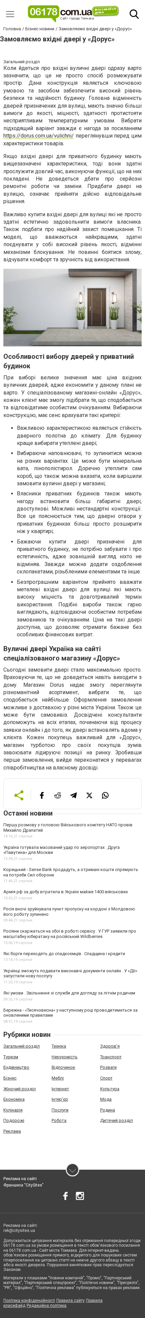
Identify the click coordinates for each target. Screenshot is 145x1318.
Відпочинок (63, 1067)
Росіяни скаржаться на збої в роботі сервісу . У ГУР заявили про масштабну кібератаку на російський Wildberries (69, 934)
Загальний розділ (21, 1046)
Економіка (14, 1099)
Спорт (106, 1078)
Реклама (12, 1131)
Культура (109, 1088)
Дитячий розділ (116, 1120)
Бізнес (10, 1078)
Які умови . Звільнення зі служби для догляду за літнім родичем (69, 992)
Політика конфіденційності (29, 1300)
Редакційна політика (46, 1305)
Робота (59, 1120)
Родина (107, 1110)
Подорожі (13, 1120)
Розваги (108, 1067)
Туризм (10, 1056)
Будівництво (16, 1067)
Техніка (59, 1046)
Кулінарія (13, 1110)
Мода (106, 1099)
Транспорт (111, 1056)
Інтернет (60, 1088)
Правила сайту (70, 1300)
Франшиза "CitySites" (23, 1185)
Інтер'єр (60, 1099)
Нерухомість (65, 1056)
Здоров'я (110, 1046)
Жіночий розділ (19, 1088)
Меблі (58, 1078)
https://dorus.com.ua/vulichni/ (38, 136)
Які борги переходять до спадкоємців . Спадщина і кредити (64, 953)
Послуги (60, 1110)
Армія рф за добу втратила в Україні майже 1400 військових (65, 891)
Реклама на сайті (20, 1178)
